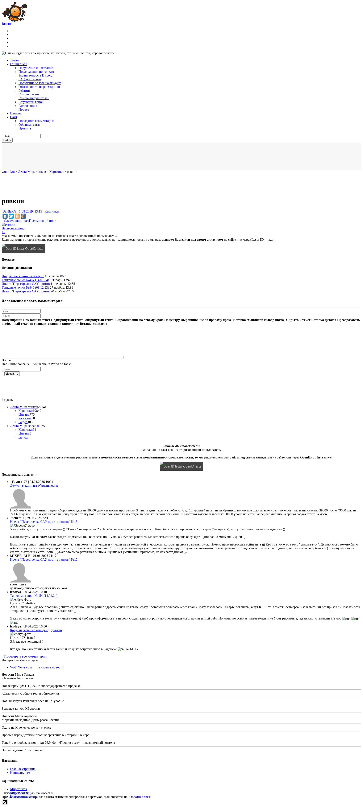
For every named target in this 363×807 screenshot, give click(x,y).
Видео (23, 422)
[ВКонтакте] (5, 216)
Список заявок (28, 94)
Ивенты (15, 113)
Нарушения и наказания (35, 68)
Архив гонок (27, 105)
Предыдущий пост (42, 220)
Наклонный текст (36, 320)
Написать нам (20, 772)
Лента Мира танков (24, 407)
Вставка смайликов (248, 320)
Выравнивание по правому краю (206, 320)
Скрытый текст (298, 320)
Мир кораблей (20, 793)
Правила (24, 128)
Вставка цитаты (323, 320)
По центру (172, 320)
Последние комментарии (36, 121)
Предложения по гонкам (36, 71)
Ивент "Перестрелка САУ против (26, 283)
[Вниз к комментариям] (3, 220)
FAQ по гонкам (29, 79)
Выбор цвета (274, 320)
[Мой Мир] (23, 216)
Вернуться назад (13, 228)
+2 (3, 232)
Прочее (23, 109)
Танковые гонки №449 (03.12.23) (25, 287)
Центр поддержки (23, 796)
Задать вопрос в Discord (35, 75)
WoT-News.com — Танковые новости (37, 667)
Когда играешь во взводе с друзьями (36, 630)
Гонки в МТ (18, 64)
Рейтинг (24, 90)
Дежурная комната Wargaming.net (34, 485)
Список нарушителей (33, 98)
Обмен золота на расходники (39, 86)
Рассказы (25, 418)
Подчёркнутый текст (67, 320)
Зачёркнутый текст (98, 320)
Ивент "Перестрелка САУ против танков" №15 (44, 521)
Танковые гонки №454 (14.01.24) (25, 280)
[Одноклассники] (17, 216)
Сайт (13, 117)
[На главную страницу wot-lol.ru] (14, 20)
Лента (14, 60)
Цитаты (24, 414)
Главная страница (23, 769)
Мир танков (18, 789)
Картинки (52, 211)
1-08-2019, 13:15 (30, 211)
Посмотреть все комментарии (25, 656)
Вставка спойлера (93, 323)
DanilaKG (9, 211)
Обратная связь (29, 124)
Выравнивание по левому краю (139, 320)
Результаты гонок (30, 102)
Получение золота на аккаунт (39, 83)
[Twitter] (11, 216)
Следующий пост (16, 220)
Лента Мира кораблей (25, 426)
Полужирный (12, 320)
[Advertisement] (105, 156)
